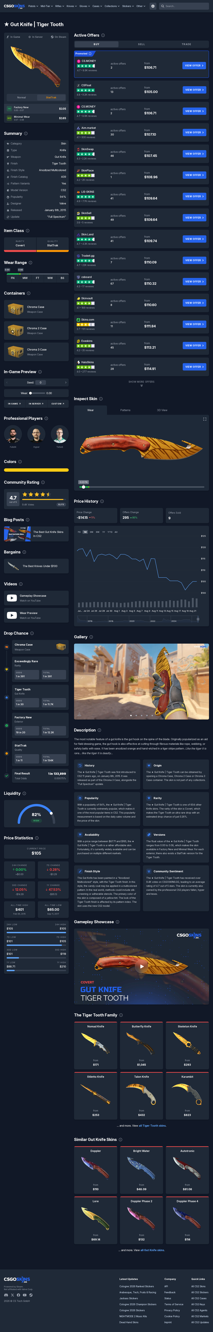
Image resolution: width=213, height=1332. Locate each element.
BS (62, 278)
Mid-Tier (45, 6)
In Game (15, 36)
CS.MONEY (89, 61)
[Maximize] (205, 419)
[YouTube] (26, 1295)
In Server (37, 36)
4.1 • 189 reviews (86, 307)
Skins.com (87, 319)
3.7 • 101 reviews (86, 329)
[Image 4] (147, 716)
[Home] (15, 6)
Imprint (168, 1322)
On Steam (60, 36)
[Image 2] (136, 716)
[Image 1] (131, 716)
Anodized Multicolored (52, 170)
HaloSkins (87, 362)
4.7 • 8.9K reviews (87, 70)
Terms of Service (173, 1304)
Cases (96, 6)
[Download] (79, 714)
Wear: (24, 393)
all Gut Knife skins (152, 1250)
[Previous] (7, 382)
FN (12, 278)
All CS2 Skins (198, 1286)
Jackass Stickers (128, 1298)
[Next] (65, 382)
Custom (56, 403)
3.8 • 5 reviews (85, 222)
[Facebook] (20, 1295)
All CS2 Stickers (200, 1292)
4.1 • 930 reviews (86, 137)
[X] (14, 1295)
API (166, 1286)
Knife (63, 150)
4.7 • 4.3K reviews (87, 243)
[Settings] (153, 6)
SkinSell (86, 213)
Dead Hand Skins (128, 1322)
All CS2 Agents (199, 1310)
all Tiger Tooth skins (152, 1125)
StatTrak (51, 97)
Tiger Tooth (59, 163)
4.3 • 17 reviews (85, 286)
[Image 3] (142, 716)
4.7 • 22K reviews (86, 265)
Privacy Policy (172, 1310)
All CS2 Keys (198, 1304)
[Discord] (7, 1295)
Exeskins (86, 341)
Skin (63, 143)
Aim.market (88, 127)
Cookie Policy (172, 1316)
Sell (141, 44)
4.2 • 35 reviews (85, 350)
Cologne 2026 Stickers (132, 1310)
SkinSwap (87, 149)
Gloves (83, 6)
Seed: (30, 382)
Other (139, 6)
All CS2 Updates (200, 1322)
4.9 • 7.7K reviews (86, 201)
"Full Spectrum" (56, 216)
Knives (70, 6)
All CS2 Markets (200, 1316)
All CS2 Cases (199, 1298)
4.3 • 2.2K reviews (86, 158)
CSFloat (86, 85)
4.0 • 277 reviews (86, 371)
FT (37, 278)
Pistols (31, 6)
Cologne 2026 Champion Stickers (137, 1304)
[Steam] (32, 1295)
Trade (186, 44)
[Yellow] (36, 470)
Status (167, 1298)
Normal (21, 97)
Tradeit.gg (87, 255)
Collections (111, 6)
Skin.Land (87, 234)
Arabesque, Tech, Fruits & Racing (137, 1292)
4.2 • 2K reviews (85, 179)
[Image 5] (152, 716)
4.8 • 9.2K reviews (87, 94)
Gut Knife (60, 156)
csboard (86, 277)
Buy (96, 44)
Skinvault (87, 298)
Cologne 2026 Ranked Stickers (136, 1286)
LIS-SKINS (87, 191)
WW (50, 278)
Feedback (170, 1292)
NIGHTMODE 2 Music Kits (133, 1316)
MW (25, 278)
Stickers (126, 6)
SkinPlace (87, 170)
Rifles (58, 6)
